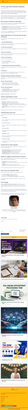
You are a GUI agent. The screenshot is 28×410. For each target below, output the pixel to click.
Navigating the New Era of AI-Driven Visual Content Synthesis (12, 336)
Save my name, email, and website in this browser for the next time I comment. (22, 231)
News (7, 257)
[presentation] (14, 246)
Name (2, 231)
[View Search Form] (24, 1)
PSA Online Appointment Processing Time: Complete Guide (13, 303)
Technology (8, 337)
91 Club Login (16, 17)
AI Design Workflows (4, 338)
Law (6, 382)
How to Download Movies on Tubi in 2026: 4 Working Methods (13, 256)
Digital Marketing (9, 304)
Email (11, 231)
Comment (2, 221)
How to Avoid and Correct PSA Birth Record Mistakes (13, 279)
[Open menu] (26, 1)
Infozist (3, 257)
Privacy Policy (3, 398)
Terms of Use (3, 399)
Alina (3, 382)
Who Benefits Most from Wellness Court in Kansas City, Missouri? (13, 381)
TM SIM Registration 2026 (7, 359)
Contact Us (2, 400)
